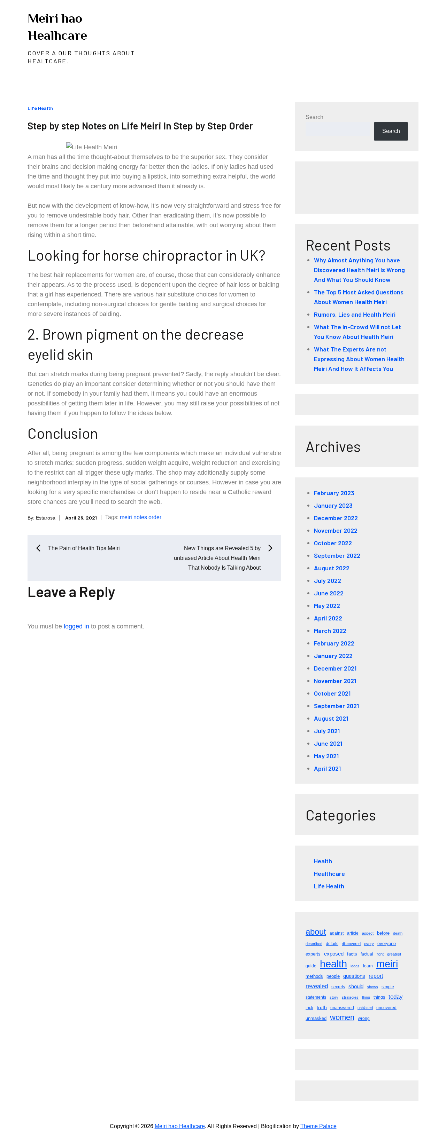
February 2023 (334, 493)
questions (354, 976)
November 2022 (335, 530)
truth (322, 1007)
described (314, 944)
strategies (350, 997)
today (396, 996)
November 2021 (335, 680)
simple (388, 986)
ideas (355, 966)
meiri (126, 517)
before (383, 933)
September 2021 (336, 706)
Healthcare (329, 873)
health (333, 964)
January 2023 (333, 505)
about (316, 931)
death (397, 933)
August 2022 (331, 568)
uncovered (386, 1007)
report (376, 976)
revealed (317, 986)
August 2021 (331, 718)
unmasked (316, 1018)
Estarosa (45, 517)
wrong (364, 1018)
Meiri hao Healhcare (180, 1126)
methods (314, 976)
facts (352, 954)
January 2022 (333, 655)
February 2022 (334, 643)
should (355, 986)
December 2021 (335, 668)
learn (368, 966)
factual (367, 954)
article (353, 933)
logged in (76, 626)
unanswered (342, 1007)
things (379, 997)
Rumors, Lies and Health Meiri (354, 314)
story (334, 997)
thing (366, 997)
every (369, 944)
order (154, 517)
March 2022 (330, 630)
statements (316, 997)
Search (314, 117)
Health (323, 861)
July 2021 (327, 731)
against (337, 933)
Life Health (40, 108)
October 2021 (332, 693)
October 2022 (333, 543)
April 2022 (328, 618)
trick (309, 1007)
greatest (394, 954)
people (333, 976)
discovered (351, 944)
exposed (334, 954)
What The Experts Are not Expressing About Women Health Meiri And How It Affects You (359, 358)
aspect (368, 933)
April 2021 (327, 768)
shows (372, 987)
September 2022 (337, 555)
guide (311, 966)
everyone (386, 943)
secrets (338, 986)
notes (140, 517)
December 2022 (336, 518)
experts (313, 954)
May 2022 (327, 605)
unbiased (365, 1008)
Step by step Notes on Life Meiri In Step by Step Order (140, 126)
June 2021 (328, 743)
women (342, 1017)
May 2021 (326, 756)
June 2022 (329, 593)
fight (380, 954)
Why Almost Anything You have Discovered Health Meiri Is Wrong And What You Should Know (359, 269)
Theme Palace (318, 1126)
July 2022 (327, 580)
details (332, 943)
